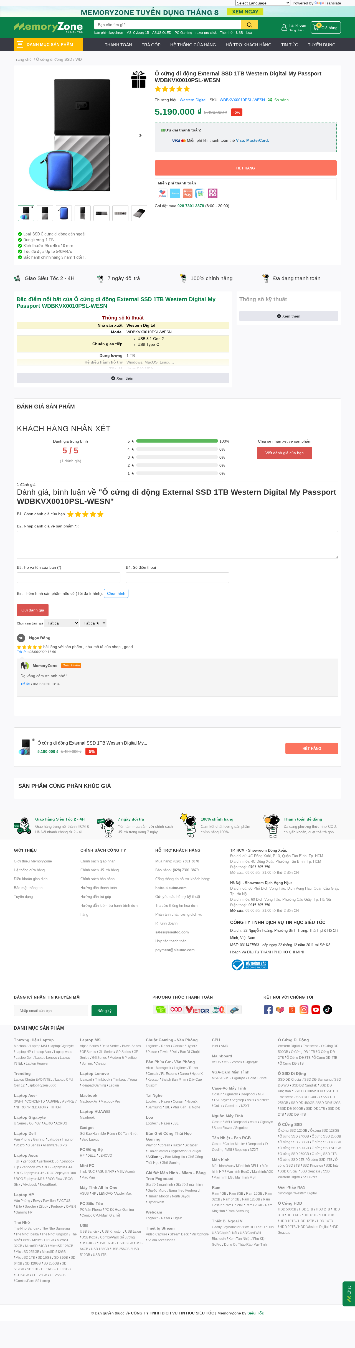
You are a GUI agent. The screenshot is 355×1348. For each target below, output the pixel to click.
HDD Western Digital (313, 1227)
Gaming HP (24, 1212)
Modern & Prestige (123, 1057)
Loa (249, 33)
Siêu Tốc (255, 1313)
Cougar (195, 1151)
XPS (63, 1145)
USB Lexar (133, 1231)
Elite (19, 1206)
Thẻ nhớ (226, 33)
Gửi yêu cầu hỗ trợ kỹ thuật (177, 896)
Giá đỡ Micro (157, 1190)
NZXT (245, 1106)
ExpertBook (47, 1184)
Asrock (130, 1171)
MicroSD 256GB (27, 1252)
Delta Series (111, 1046)
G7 (38, 1123)
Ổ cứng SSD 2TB (292, 1159)
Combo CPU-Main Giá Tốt (101, 1215)
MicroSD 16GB (43, 1240)
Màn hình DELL (247, 1166)
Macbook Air (89, 1101)
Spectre (30, 1206)
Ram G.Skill (254, 1205)
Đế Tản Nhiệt (127, 1133)
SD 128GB (32, 1263)
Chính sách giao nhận (97, 861)
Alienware (50, 1145)
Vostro (20, 1145)
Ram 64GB (231, 1199)
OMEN (71, 1206)
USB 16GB (106, 1243)
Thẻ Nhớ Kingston (55, 1234)
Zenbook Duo (49, 1161)
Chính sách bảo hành (97, 879)
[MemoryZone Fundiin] (177, 11)
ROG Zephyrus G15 (30, 1173)
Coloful (253, 1078)
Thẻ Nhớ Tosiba (27, 1234)
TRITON (55, 1107)
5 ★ (131, 441)
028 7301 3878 (191, 205)
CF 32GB (64, 1269)
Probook (57, 1206)
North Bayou (181, 1196)
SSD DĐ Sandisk (304, 1085)
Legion (114, 1085)
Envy (36, 1201)
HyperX (191, 1046)
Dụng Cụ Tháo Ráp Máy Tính (245, 1244)
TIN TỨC (289, 44)
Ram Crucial (233, 1205)
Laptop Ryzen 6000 (41, 1085)
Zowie (164, 1052)
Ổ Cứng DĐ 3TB (298, 1057)
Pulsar (152, 1052)
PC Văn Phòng (91, 1209)
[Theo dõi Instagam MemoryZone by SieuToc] (303, 1009)
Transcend (310, 1046)
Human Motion (158, 1196)
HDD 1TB (306, 1209)
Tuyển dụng (23, 896)
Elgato (177, 1218)
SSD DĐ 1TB (315, 1108)
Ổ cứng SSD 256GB (294, 1142)
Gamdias (231, 1106)
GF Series (89, 1052)
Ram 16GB (254, 1193)
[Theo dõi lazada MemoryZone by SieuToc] (280, 1009)
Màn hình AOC (262, 1171)
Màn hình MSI (245, 1177)
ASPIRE (53, 1101)
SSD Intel (332, 1165)
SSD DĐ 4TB (296, 1114)
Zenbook (29, 1161)
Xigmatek (231, 1094)
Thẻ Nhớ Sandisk (26, 1228)
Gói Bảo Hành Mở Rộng (97, 1133)
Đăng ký (104, 1011)
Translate (333, 3)
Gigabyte (251, 1062)
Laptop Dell (24, 1057)
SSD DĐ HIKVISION (308, 1091)
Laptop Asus (63, 1052)
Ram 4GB (219, 1193)
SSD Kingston (313, 1165)
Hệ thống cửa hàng (29, 870)
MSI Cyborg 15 (137, 33)
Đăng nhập (296, 30)
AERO (48, 1123)
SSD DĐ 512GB (329, 1103)
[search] (249, 24)
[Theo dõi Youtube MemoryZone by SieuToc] (315, 1009)
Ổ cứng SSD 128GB (324, 1130)
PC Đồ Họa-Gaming (119, 1209)
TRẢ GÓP (151, 44)
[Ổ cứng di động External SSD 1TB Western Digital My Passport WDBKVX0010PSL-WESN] (82, 135)
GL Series (106, 1052)
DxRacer (190, 1145)
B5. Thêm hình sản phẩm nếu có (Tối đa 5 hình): (71, 593)
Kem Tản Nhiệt (239, 1239)
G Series (33, 1145)
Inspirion (68, 1139)
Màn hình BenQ (238, 1171)
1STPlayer (221, 1100)
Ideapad (86, 1079)
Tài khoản (297, 25)
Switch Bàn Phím (173, 1079)
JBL (167, 1107)
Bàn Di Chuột (190, 1052)
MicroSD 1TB (25, 1257)
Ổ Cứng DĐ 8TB (291, 1063)
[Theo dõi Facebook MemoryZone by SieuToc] (268, 1009)
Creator (100, 1063)
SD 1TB (32, 1269)
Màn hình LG (223, 1177)
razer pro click (206, 33)
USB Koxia (89, 1237)
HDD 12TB (306, 1221)
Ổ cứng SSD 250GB (326, 1136)
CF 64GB (22, 1275)
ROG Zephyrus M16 (30, 1179)
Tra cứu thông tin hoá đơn (176, 905)
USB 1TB (99, 1255)
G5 (31, 1123)
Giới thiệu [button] (25, 850)
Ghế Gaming (171, 1163)
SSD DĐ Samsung (317, 1079)
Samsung (155, 1107)
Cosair (217, 1094)
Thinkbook (102, 1079)
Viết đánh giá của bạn (284, 452)
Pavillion (49, 1201)
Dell (174, 1052)
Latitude (53, 1139)
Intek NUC (87, 1171)
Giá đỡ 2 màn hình (189, 1184)
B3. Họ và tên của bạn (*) (39, 567)
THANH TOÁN (118, 44)
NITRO (21, 1107)
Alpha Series (89, 1046)
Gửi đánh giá (32, 610)
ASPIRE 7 (69, 1101)
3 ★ (131, 457)
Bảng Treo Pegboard (184, 1190)
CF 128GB (39, 1275)
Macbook (20, 1046)
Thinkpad (119, 1079)
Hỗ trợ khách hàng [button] (178, 850)
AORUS (61, 1123)
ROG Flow (54, 1179)
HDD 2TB (323, 1209)
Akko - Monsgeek (158, 1068)
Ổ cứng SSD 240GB (294, 1136)
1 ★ (131, 473)
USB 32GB (125, 1243)
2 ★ (131, 465)
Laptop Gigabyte (62, 1046)
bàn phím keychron (108, 33)
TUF (17, 1161)
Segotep (238, 1100)
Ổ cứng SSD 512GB (326, 1148)
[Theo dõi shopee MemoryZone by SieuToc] (291, 1009)
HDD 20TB (287, 1227)
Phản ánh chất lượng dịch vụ (178, 914)
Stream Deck (179, 1234)
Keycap (153, 1079)
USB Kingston (112, 1231)
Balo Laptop (90, 1139)
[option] (82, 135)
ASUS (102, 1171)
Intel (215, 1046)
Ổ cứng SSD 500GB (294, 1148)
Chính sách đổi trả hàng (99, 870)
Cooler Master (158, 1151)
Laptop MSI (38, 1046)
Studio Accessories (161, 1240)
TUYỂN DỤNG (322, 44)
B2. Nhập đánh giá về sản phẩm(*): (48, 526)
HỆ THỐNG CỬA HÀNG (193, 44)
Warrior (151, 1145)
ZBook (43, 1206)
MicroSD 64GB (36, 1246)
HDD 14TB (325, 1221)
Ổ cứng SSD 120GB (292, 1130)
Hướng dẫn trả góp (95, 896)
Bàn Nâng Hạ (175, 1157)
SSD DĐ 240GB (308, 1097)
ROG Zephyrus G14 (58, 1167)
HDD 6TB (310, 1215)
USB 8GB (89, 1243)
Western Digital (193, 99)
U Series (20, 1123)
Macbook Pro (110, 1101)
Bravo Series (131, 1046)
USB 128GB (100, 1249)
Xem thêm (125, 378)
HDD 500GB (287, 1209)
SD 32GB (61, 1257)
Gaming (39, 1139)
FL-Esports (169, 1074)
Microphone (200, 1234)
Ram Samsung (238, 1211)
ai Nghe (194, 1107)
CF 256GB (57, 1275)
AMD (224, 1046)
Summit (87, 1063)
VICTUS (64, 1201)
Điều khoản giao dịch (30, 879)
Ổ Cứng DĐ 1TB (303, 1052)
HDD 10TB (287, 1221)
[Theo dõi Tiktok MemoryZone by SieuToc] (327, 1009)
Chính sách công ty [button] (103, 850)
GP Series (123, 1052)
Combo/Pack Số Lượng (33, 1281)
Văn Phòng (22, 1139)
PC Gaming (183, 33)
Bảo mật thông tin (28, 887)
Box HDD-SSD (254, 1227)
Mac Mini (88, 1177)
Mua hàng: (177, 861)
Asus (250, 1100)
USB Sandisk (89, 1231)
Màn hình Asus (222, 1166)
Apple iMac (123, 1193)
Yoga (133, 1079)
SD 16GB (45, 1257)
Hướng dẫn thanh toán (98, 887)
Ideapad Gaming (94, 1085)
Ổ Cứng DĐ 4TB (325, 1057)
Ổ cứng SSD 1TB (324, 1154)
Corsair (178, 1046)
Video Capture (156, 1234)
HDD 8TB (327, 1215)
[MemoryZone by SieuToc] (48, 27)
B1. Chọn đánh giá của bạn (41, 513)
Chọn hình (116, 593)
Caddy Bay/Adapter (226, 1227)
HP (82, 1155)
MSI (119, 1171)
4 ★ (131, 449)
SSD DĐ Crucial (289, 1079)
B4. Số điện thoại (141, 567)
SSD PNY (310, 1177)
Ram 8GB (236, 1193)
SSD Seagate (310, 1171)
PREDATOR (37, 1107)
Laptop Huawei (37, 1063)
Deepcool (248, 1094)
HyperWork (179, 1151)
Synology (284, 1193)
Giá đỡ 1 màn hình (159, 1184)
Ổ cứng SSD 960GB (294, 1154)
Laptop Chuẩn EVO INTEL (33, 1079)
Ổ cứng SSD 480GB (326, 1142)
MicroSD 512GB (53, 1252)
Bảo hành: (177, 870)
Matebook (87, 1117)
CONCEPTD (35, 1101)
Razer (165, 1046)
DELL (91, 1155)
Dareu (184, 1074)
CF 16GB (48, 1269)
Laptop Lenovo (46, 1057)
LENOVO (105, 1155)
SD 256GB (51, 1263)
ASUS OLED (161, 33)
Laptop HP (23, 1052)
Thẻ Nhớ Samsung (56, 1228)
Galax (218, 1106)
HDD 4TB (293, 1215)
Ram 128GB (251, 1199)
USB (239, 33)
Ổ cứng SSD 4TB (319, 1159)
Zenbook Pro (31, 1167)
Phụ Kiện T (181, 1107)
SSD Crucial (289, 1171)
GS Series (99, 1057)
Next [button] (141, 135)
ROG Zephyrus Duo (61, 1173)
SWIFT (19, 1101)
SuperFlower (223, 1128)
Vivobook (30, 1184)
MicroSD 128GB (61, 1246)
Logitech (152, 1046)
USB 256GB (120, 1249)
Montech (263, 1100)
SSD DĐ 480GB (303, 1103)
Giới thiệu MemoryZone (33, 861)
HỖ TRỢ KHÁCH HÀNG (249, 44)
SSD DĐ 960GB (291, 1108)
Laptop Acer (42, 1052)
